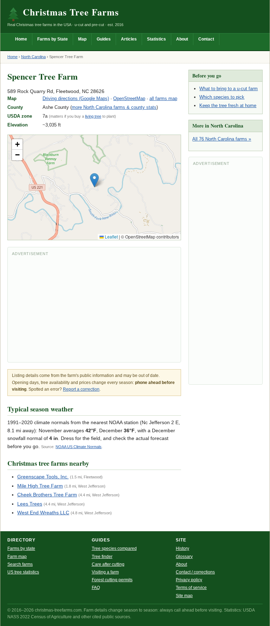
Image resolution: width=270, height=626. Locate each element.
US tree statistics (23, 572)
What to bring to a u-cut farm (228, 88)
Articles (129, 39)
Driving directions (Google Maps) (76, 98)
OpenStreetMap (129, 98)
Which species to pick (221, 97)
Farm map (17, 556)
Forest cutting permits (112, 579)
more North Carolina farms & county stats (114, 107)
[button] (94, 180)
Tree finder (102, 556)
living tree (93, 116)
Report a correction (81, 389)
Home (21, 39)
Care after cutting (108, 564)
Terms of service (191, 587)
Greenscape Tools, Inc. (43, 476)
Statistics (156, 39)
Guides (104, 39)
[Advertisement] (94, 308)
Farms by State (52, 39)
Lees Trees (29, 504)
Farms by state (21, 548)
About (182, 39)
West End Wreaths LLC (43, 512)
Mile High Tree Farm (40, 486)
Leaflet (111, 237)
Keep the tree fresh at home (227, 105)
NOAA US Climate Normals (79, 447)
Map (82, 39)
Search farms (20, 564)
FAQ (96, 587)
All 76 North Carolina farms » (221, 139)
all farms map (163, 98)
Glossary (184, 556)
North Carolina (33, 57)
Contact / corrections (195, 572)
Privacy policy (189, 579)
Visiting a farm (105, 572)
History (182, 548)
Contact (206, 39)
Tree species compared (114, 548)
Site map (184, 595)
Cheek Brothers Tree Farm (47, 494)
